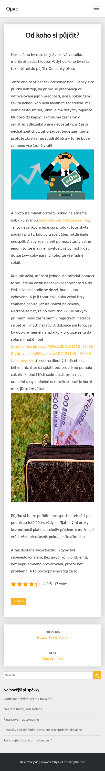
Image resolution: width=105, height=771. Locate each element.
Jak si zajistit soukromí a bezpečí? (28, 740)
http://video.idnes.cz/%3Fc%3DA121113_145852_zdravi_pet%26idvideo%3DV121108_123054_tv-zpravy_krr (52, 354)
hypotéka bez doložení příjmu (64, 220)
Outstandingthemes (71, 762)
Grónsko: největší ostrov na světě (28, 699)
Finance (18, 601)
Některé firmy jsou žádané (23, 709)
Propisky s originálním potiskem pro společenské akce (43, 730)
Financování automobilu (21, 720)
